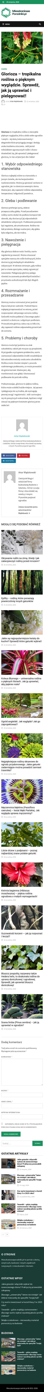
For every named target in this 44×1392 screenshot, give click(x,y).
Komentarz (6, 1057)
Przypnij (24, 455)
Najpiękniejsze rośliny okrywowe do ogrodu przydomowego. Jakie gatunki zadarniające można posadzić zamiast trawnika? (21, 766)
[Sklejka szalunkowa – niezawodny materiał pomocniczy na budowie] (8, 1220)
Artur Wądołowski (16, 101)
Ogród (4, 69)
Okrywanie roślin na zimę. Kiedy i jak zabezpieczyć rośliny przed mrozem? (20, 560)
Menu (7, 24)
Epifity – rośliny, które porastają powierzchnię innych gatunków (17, 600)
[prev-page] (3, 1234)
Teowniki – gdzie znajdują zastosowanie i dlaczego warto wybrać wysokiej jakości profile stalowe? (29, 1207)
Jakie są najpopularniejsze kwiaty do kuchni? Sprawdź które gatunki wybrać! (21, 640)
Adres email (7, 1101)
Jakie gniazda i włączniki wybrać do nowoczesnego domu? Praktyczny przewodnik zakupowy (29, 1162)
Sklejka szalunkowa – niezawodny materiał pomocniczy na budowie (26, 1222)
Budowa (7, 1333)
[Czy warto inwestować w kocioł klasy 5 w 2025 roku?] (8, 1191)
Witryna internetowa (10, 1112)
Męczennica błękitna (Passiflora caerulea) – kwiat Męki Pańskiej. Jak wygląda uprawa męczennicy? (20, 810)
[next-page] (7, 1234)
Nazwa (4, 1090)
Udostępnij (10, 455)
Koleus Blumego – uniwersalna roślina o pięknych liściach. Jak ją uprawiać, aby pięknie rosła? (21, 681)
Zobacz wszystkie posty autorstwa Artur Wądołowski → (27, 510)
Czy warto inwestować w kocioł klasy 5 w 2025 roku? (29, 1192)
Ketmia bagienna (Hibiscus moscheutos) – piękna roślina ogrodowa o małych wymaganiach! (19, 893)
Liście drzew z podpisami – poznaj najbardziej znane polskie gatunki (19, 852)
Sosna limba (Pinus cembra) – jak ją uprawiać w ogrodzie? (20, 1024)
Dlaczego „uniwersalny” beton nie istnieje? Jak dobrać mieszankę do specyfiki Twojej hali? (29, 1178)
